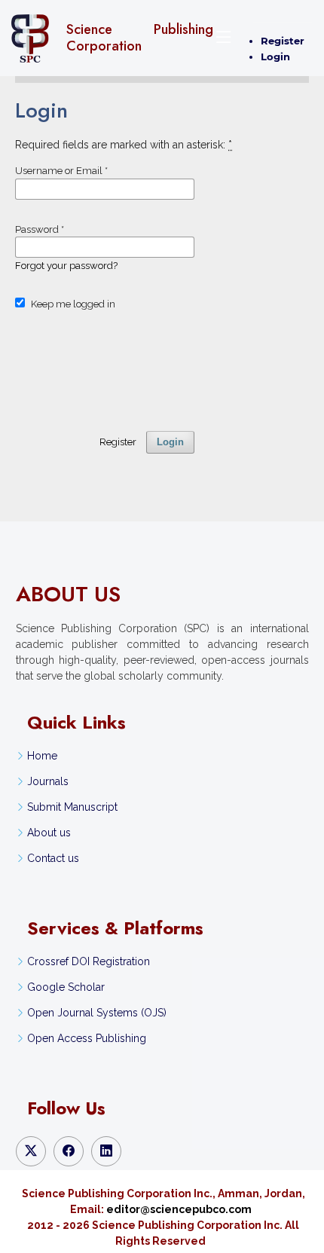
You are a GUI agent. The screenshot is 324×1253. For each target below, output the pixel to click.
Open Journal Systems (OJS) (97, 1012)
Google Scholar (66, 987)
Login (275, 56)
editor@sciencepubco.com (179, 1209)
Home (42, 755)
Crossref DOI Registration (88, 961)
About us (49, 832)
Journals (48, 781)
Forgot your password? (66, 265)
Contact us (53, 858)
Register (282, 41)
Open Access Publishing (86, 1038)
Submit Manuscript (72, 807)
